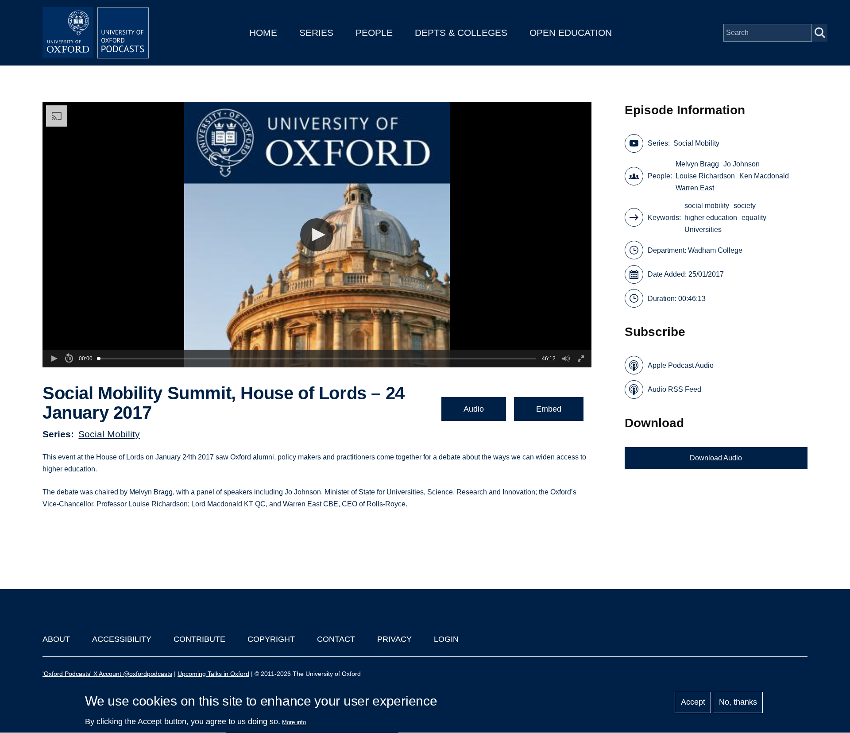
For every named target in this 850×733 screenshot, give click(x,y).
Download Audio (716, 458)
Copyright (271, 639)
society (745, 205)
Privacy (394, 639)
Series (316, 32)
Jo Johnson (741, 164)
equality (754, 217)
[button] (316, 234)
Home (263, 32)
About (56, 639)
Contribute (199, 639)
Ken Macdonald (764, 176)
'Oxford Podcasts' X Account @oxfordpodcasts (107, 673)
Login (446, 639)
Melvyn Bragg (697, 164)
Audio (474, 409)
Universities (703, 229)
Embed (548, 409)
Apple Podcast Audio (681, 365)
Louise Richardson (705, 176)
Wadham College (715, 250)
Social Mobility (109, 434)
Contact (336, 639)
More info (294, 722)
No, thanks (738, 702)
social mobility (706, 205)
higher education (710, 217)
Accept (693, 702)
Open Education (570, 32)
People (374, 32)
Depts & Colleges (461, 32)
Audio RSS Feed (674, 389)
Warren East (695, 188)
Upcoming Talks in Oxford (213, 673)
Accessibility (121, 639)
